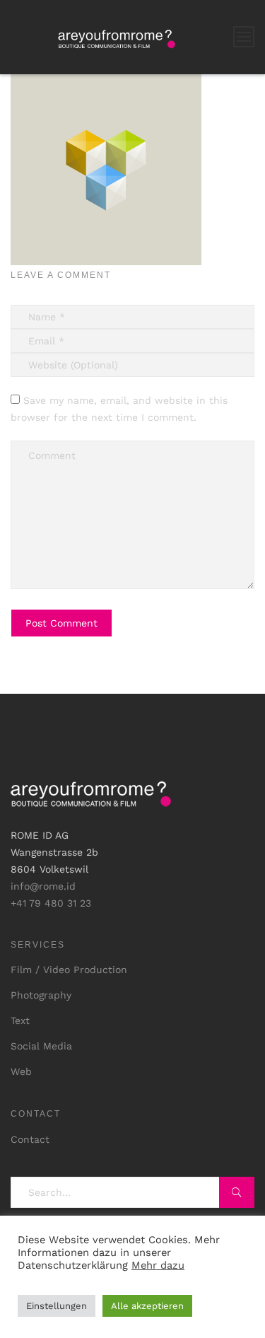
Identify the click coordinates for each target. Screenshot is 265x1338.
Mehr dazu (157, 1265)
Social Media (41, 1046)
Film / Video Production (69, 969)
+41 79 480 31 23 (51, 903)
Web (21, 1071)
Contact (30, 1139)
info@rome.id (43, 886)
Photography (41, 995)
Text (20, 1020)
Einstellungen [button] (56, 1306)
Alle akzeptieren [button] (147, 1306)
